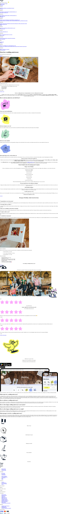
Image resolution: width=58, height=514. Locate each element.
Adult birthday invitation (8, 11)
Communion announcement (23, 46)
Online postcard (4, 494)
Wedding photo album (24, 20)
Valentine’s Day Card (4, 499)
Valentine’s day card (2, 46)
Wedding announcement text (4, 23)
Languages (1, 465)
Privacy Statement (4, 476)
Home (1, 56)
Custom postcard (2, 8)
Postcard (2, 5)
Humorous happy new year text (8, 34)
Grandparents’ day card (13, 45)
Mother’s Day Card (4, 497)
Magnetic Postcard (11, 8)
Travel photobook (12, 38)
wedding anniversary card (30, 162)
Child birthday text (4, 507)
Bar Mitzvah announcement (15, 46)
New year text (2, 34)
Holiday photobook (7, 38)
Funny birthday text (2, 15)
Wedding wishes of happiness (11, 20)
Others (1, 42)
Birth (1, 25)
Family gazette (3, 4)
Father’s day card (7, 45)
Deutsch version (4, 470)
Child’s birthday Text (8, 15)
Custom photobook (2, 38)
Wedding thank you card (18, 20)
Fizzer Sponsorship (4, 483)
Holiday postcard (7, 8)
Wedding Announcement (5, 500)
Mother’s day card (2, 45)
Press (2, 479)
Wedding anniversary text (3, 24)
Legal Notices (3, 477)
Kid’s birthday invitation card (4, 12)
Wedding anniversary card (3, 20)
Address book (3, 474)
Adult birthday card (2, 11)
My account (3, 473)
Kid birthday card (14, 11)
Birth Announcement (4, 501)
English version (4, 469)
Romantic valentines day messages (4, 49)
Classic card (3, 496)
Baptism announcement (8, 46)
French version (4, 468)
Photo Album (2, 35)
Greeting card (2, 31)
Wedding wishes (4, 506)
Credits (6, 3)
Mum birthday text (2, 16)
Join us (3, 484)
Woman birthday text (14, 15)
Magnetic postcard (4, 495)
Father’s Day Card (4, 498)
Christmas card (6, 31)
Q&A (2, 478)
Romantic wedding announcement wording (21, 23)
